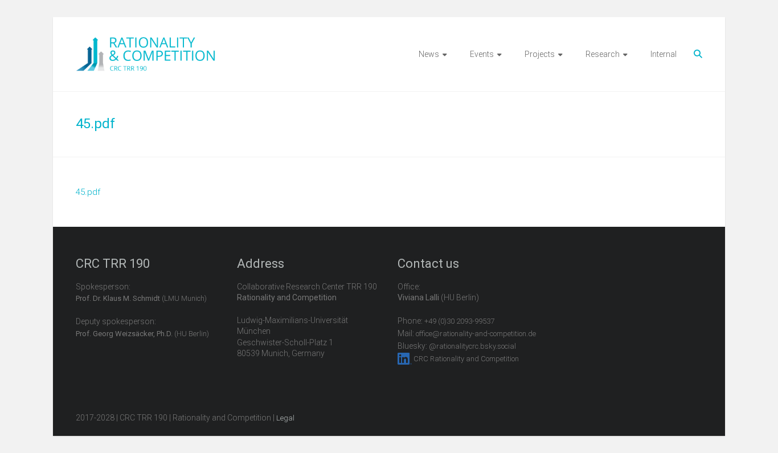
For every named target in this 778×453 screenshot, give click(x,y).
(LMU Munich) (141, 298)
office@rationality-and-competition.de (476, 333)
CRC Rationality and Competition (466, 358)
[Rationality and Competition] (145, 43)
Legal (285, 418)
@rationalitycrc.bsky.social (472, 346)
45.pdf (88, 192)
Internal (663, 54)
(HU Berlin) (142, 333)
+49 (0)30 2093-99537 (459, 321)
